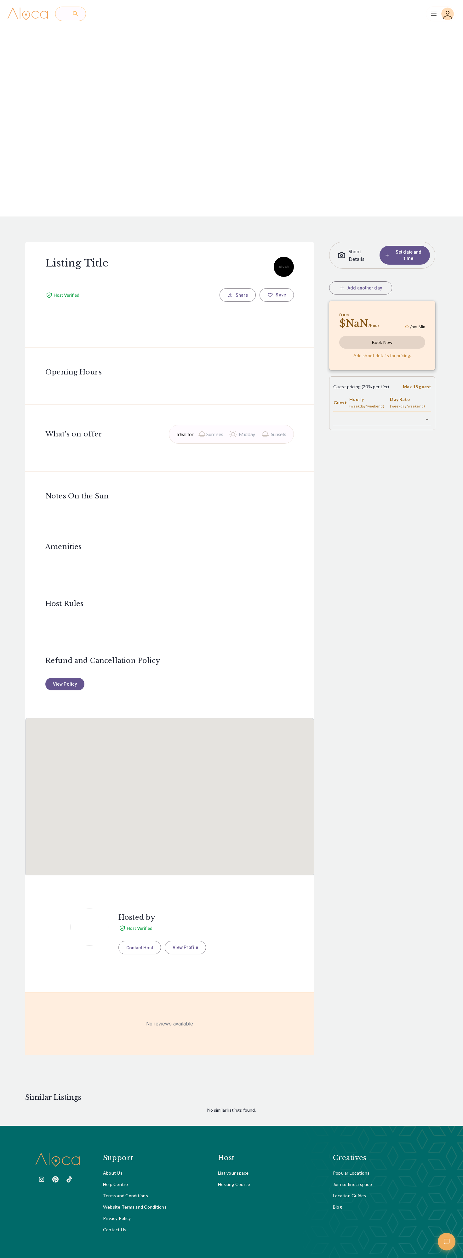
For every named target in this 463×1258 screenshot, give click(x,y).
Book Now (382, 342)
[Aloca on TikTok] (69, 1179)
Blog (337, 1207)
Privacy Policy (117, 1218)
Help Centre (115, 1184)
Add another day (364, 287)
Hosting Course (234, 1184)
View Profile (185, 947)
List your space (233, 1173)
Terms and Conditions (125, 1195)
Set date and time (408, 255)
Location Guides (349, 1195)
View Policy (65, 684)
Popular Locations (351, 1173)
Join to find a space (352, 1184)
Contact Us (115, 1229)
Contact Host (139, 947)
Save (281, 294)
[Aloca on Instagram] (41, 1179)
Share (242, 295)
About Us (113, 1173)
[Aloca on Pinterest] (55, 1179)
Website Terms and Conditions (135, 1207)
